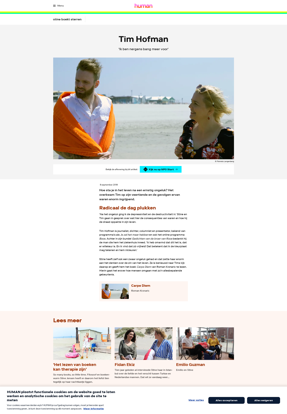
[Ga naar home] (143, 6)
